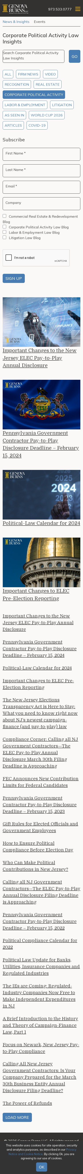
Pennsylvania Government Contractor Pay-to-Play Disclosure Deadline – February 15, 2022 (40, 921)
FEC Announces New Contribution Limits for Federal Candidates (41, 782)
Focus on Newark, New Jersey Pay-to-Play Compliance (41, 1048)
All (8, 74)
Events (39, 21)
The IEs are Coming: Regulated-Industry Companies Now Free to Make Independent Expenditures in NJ (39, 996)
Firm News (28, 74)
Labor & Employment (25, 105)
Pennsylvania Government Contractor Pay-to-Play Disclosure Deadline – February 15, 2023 (40, 805)
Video (50, 74)
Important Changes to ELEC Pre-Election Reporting (36, 594)
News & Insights (16, 21)
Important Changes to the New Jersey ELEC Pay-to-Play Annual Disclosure (40, 358)
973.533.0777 (60, 9)
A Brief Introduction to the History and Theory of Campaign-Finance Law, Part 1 (40, 1025)
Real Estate (48, 84)
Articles (13, 125)
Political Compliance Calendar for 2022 (40, 944)
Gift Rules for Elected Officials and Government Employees (40, 827)
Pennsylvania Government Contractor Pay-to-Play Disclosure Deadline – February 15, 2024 (41, 444)
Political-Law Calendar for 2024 (41, 523)
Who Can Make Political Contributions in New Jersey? (35, 866)
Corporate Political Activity (34, 94)
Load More (17, 1117)
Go (74, 56)
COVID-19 (37, 125)
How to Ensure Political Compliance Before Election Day (38, 847)
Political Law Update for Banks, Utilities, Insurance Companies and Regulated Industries (41, 966)
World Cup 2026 (47, 115)
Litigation (62, 105)
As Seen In (14, 115)
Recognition (17, 84)
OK (41, 1167)
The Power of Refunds (27, 1103)
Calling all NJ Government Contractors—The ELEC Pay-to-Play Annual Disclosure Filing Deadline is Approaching (41, 892)
